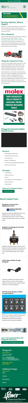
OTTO (15, 39)
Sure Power (19, 39)
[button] (8, 191)
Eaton (9, 39)
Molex (12, 39)
